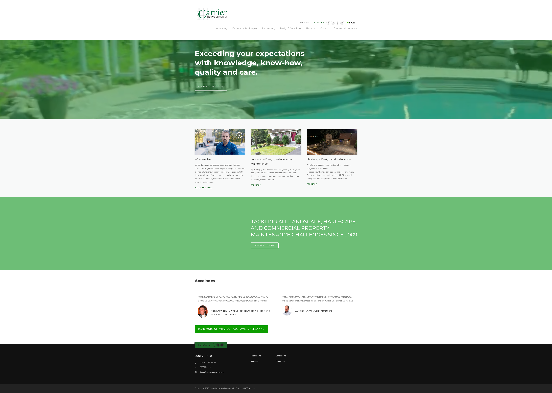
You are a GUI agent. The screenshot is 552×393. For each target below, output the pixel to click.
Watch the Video (203, 187)
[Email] (342, 23)
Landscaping (268, 28)
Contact (324, 28)
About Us (310, 28)
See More (256, 185)
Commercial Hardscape (345, 28)
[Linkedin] (333, 23)
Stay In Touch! (204, 345)
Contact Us (280, 361)
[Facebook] (328, 23)
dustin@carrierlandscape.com (212, 372)
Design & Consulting (290, 28)
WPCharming (249, 388)
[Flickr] (337, 23)
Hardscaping (220, 28)
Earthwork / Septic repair (244, 28)
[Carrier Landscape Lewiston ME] (211, 14)
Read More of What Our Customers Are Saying (231, 329)
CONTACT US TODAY (211, 86)
